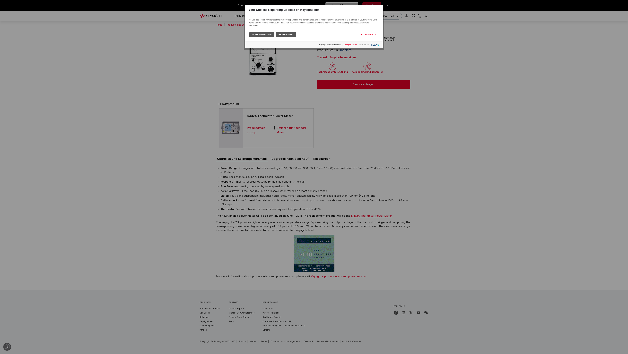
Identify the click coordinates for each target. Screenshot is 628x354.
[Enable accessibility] (7, 347)
